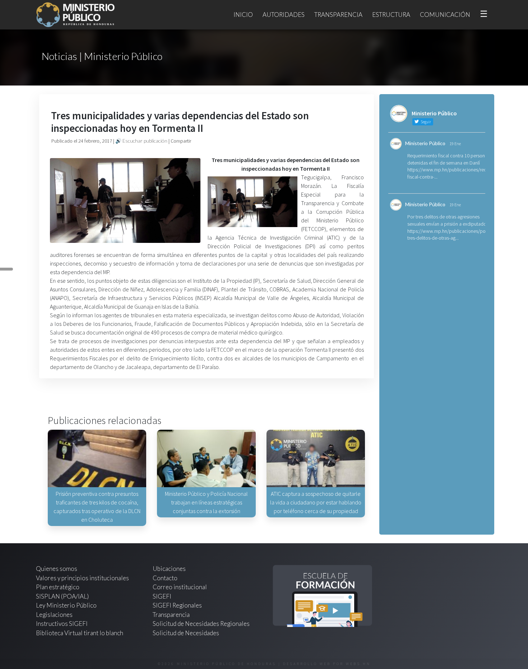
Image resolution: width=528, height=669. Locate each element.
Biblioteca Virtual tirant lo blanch (79, 633)
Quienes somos (56, 568)
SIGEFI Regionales (177, 605)
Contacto (165, 578)
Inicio (243, 14)
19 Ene (455, 143)
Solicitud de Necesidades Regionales (201, 623)
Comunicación (445, 14)
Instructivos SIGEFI (62, 623)
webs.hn (358, 663)
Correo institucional (180, 587)
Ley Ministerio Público (66, 605)
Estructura (391, 14)
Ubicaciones (169, 568)
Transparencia (338, 14)
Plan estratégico (58, 587)
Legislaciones (54, 614)
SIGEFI (162, 596)
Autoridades (284, 14)
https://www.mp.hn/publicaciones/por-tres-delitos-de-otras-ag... (447, 234)
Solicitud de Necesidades (186, 633)
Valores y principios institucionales (82, 578)
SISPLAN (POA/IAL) (62, 596)
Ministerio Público (425, 143)
